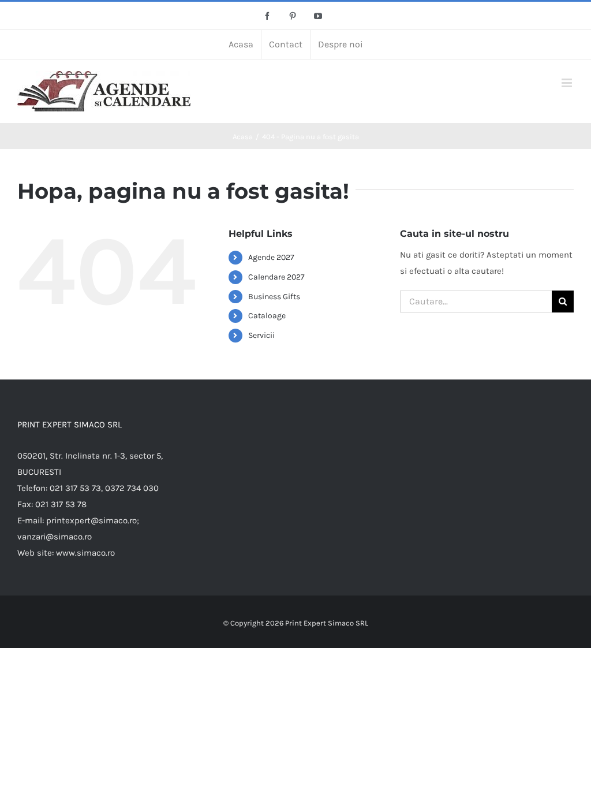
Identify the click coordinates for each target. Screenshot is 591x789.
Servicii (261, 335)
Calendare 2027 (276, 277)
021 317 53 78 (61, 504)
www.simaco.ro (85, 553)
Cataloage (267, 316)
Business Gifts (274, 297)
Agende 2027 (271, 257)
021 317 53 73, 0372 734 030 (104, 488)
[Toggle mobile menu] (568, 83)
